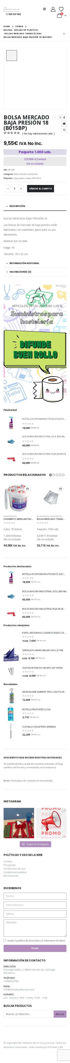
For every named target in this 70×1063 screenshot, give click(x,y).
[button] (45, 9)
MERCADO (36, 178)
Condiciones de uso (14, 868)
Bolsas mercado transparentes (19, 516)
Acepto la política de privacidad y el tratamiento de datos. (36, 940)
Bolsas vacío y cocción (50, 516)
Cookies (8, 861)
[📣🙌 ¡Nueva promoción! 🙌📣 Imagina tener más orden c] (51, 823)
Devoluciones (11, 875)
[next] (60, 117)
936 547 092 (14, 14)
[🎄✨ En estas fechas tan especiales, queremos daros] (19, 823)
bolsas (28, 178)
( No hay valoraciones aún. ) (38, 133)
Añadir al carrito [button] (31, 489)
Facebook (64, 117)
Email (64, 123)
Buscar (60, 1014)
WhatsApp (64, 129)
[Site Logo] (11, 9)
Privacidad (9, 865)
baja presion (19, 178)
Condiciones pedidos (15, 872)
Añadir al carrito (40, 188)
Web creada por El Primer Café (46, 1047)
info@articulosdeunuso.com (19, 989)
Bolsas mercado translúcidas (26, 174)
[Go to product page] (11, 423)
